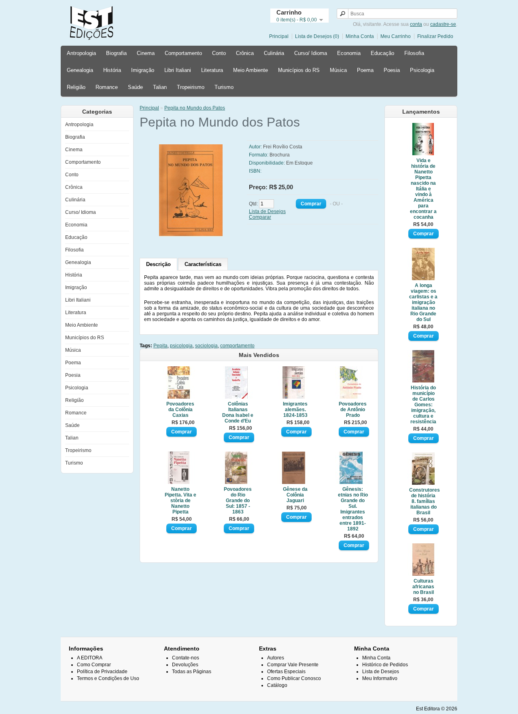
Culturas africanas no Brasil (423, 586)
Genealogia (80, 70)
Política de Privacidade (102, 671)
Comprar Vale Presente (292, 665)
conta (416, 24)
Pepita (160, 346)
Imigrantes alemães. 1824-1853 (295, 409)
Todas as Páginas (191, 671)
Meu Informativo (379, 678)
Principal (279, 36)
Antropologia (81, 53)
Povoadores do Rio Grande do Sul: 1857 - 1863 (238, 500)
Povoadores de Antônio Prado (353, 409)
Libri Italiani (177, 70)
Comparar (260, 217)
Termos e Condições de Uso (108, 678)
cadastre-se (443, 24)
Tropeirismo (190, 87)
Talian (160, 87)
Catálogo (277, 685)
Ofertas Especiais (286, 671)
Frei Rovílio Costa (282, 147)
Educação (382, 53)
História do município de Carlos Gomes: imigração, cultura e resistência (423, 405)
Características (203, 264)
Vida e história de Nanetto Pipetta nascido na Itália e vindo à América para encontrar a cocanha (423, 189)
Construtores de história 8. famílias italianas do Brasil (423, 501)
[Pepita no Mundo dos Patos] (209, 235)
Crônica (245, 53)
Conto (219, 53)
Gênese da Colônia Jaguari (295, 494)
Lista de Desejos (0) (317, 36)
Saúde (135, 87)
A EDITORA (89, 658)
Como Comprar (94, 665)
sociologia (206, 346)
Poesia (392, 70)
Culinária (274, 53)
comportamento (237, 346)
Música (338, 70)
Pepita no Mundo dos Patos (194, 108)
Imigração (142, 70)
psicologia (181, 346)
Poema (365, 70)
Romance (107, 87)
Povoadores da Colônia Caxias (180, 409)
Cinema (146, 53)
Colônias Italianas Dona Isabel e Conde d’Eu (237, 412)
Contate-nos (185, 658)
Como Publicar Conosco (294, 678)
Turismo (224, 87)
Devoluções (185, 665)
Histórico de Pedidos (385, 665)
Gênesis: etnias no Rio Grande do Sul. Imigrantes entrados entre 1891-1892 (353, 509)
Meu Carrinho (395, 36)
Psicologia (422, 70)
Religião (76, 87)
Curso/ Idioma (310, 53)
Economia (349, 53)
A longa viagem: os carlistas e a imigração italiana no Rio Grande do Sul (423, 302)
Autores (275, 658)
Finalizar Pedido (435, 36)
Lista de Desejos (267, 211)
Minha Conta (360, 36)
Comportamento (183, 53)
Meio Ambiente (250, 70)
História (112, 70)
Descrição (158, 264)
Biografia (116, 53)
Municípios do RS (299, 70)
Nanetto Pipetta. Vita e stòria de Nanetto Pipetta (180, 500)
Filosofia (414, 53)
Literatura (212, 70)
